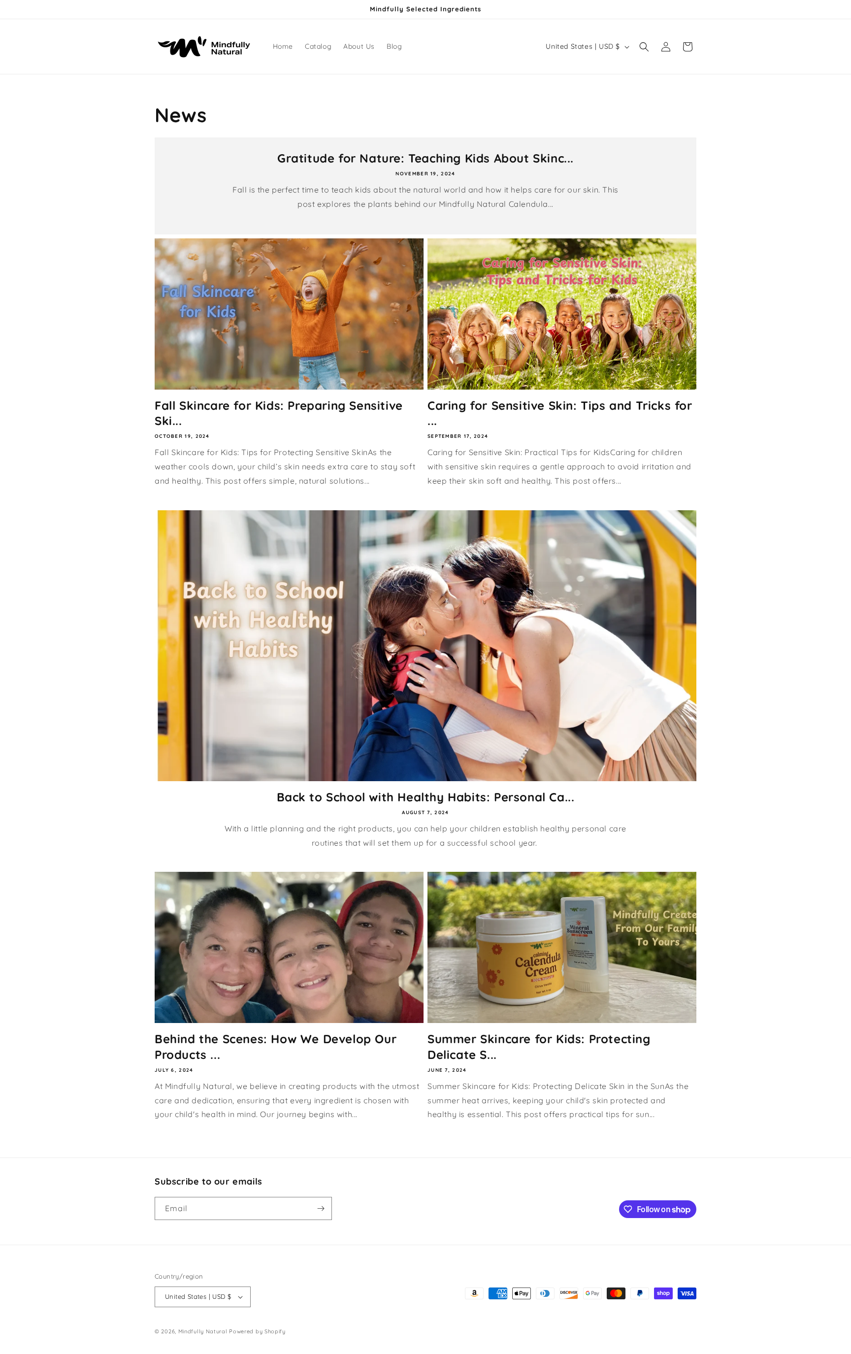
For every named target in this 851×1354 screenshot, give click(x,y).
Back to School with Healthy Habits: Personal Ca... (426, 797)
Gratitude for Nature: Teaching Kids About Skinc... (425, 158)
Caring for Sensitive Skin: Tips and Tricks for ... (559, 413)
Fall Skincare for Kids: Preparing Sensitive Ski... (279, 413)
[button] (644, 47)
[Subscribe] (320, 1208)
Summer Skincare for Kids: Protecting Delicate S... (539, 1046)
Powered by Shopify (257, 1331)
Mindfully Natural (203, 1331)
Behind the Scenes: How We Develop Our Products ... (275, 1046)
